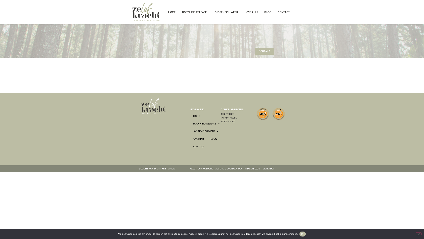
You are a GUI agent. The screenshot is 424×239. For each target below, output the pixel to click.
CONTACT (284, 12)
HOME (172, 12)
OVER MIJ (252, 12)
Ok (302, 234)
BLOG (267, 12)
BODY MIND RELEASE (194, 12)
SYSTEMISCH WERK (226, 12)
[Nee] (419, 233)
